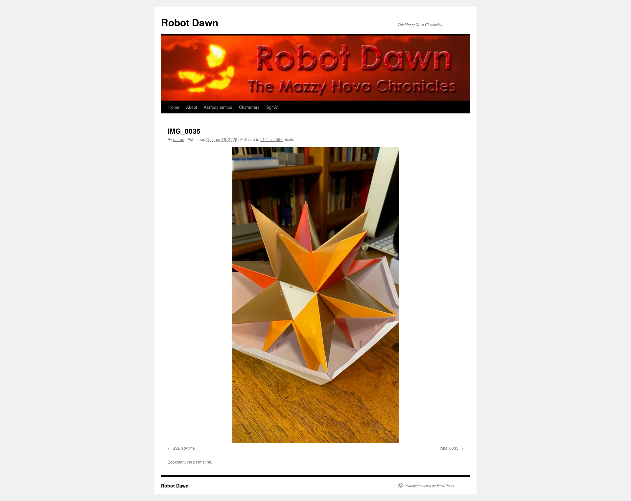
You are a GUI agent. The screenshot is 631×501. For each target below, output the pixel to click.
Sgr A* (272, 107)
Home (173, 107)
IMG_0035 (449, 448)
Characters (249, 107)
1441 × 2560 (271, 139)
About (191, 107)
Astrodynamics (218, 107)
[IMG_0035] (315, 295)
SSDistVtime (184, 448)
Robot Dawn (189, 22)
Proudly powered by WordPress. (429, 485)
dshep (178, 139)
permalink (202, 462)
